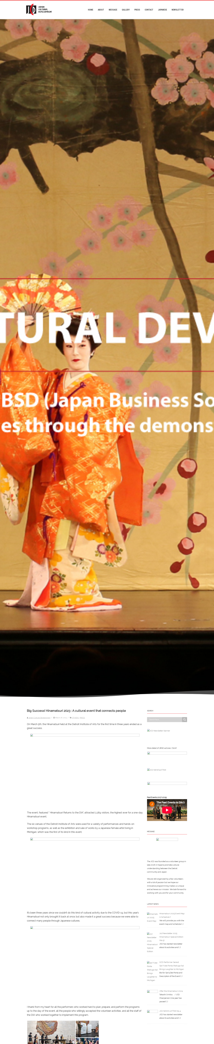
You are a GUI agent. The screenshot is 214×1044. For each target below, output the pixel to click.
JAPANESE (162, 10)
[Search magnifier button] (184, 719)
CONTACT (149, 10)
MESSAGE (113, 10)
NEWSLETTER (178, 10)
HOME (90, 10)
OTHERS (75, 718)
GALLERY (126, 10)
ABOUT (101, 10)
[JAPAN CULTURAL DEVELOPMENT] (39, 17)
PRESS (137, 10)
